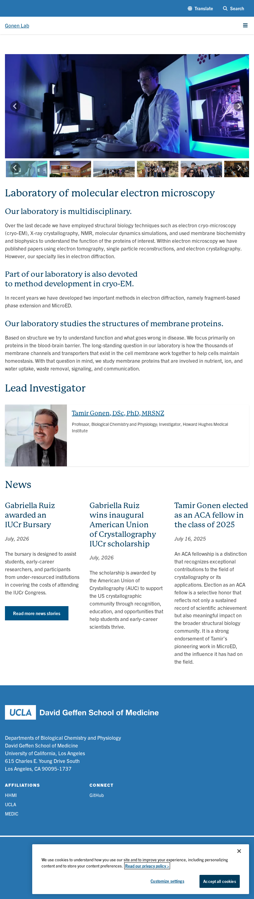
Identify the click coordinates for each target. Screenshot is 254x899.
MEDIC (11, 813)
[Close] (239, 851)
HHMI (11, 795)
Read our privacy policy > (147, 865)
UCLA (10, 804)
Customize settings (167, 881)
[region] (140, 869)
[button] (200, 8)
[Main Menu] (245, 25)
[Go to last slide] (15, 106)
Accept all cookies (219, 881)
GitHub (97, 795)
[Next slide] (239, 106)
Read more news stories (36, 613)
